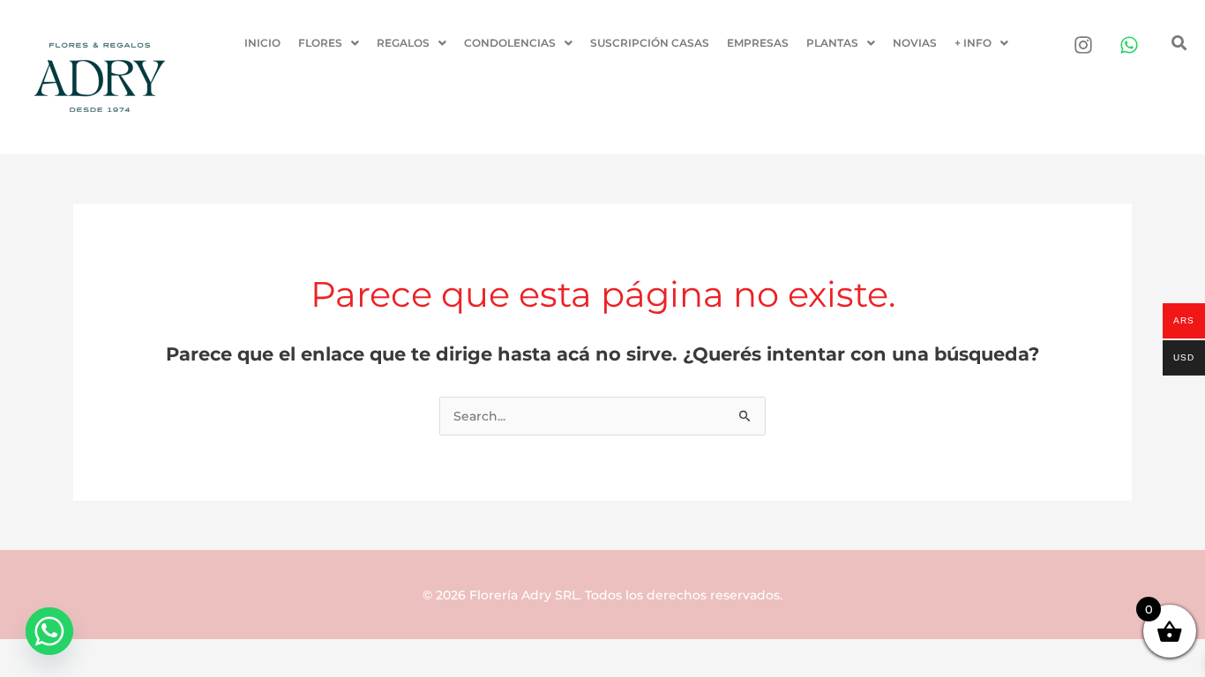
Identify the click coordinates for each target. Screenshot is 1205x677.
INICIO (262, 42)
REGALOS (403, 42)
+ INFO (973, 42)
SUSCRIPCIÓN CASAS (649, 42)
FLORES (320, 42)
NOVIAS (915, 42)
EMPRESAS (758, 42)
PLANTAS (832, 42)
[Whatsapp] (49, 631)
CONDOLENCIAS (510, 42)
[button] (328, 43)
